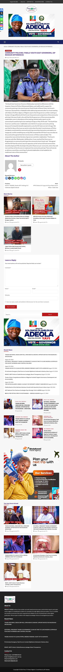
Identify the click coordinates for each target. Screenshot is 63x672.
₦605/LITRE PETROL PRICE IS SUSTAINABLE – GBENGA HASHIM (22, 393)
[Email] (18, 178)
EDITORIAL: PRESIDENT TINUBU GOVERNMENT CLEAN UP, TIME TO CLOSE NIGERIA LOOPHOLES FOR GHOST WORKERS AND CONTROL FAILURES (31, 362)
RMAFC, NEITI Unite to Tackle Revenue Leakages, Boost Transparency (23, 374)
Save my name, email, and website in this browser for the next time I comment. (28, 302)
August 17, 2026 (14, 250)
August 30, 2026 (14, 531)
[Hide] (0, 31)
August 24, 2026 (42, 222)
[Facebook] (6, 178)
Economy (17, 401)
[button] (5, 42)
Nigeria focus (25, 210)
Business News (17, 429)
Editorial (45, 399)
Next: (45, 185)
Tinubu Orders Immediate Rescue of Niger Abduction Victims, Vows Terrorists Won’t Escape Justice (17, 218)
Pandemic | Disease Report (48, 417)
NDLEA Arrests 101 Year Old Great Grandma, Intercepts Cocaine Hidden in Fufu (44, 218)
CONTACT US (49, 1)
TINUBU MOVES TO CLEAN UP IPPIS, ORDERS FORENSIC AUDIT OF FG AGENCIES (26, 368)
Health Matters (46, 416)
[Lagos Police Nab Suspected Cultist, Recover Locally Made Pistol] (17, 235)
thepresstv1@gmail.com (11, 660)
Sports (52, 428)
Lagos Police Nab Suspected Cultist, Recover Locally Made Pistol (15, 247)
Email (34, 288)
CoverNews (39, 669)
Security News (16, 212)
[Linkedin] (12, 178)
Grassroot (15, 210)
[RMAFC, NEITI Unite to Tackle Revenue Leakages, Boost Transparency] (9, 433)
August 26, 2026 (14, 222)
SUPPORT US (30, 1)
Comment (8, 267)
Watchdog (43, 212)
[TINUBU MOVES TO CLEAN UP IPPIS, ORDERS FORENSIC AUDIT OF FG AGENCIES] (9, 420)
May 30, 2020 (14, 57)
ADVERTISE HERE (39, 1)
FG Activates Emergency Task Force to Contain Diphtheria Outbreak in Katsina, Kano (27, 371)
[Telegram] (24, 178)
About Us (23, 1)
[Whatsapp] (15, 178)
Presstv (7, 57)
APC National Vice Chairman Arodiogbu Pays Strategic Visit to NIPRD (23, 390)
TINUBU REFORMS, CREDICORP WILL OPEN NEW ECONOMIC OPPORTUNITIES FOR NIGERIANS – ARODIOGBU (31, 355)
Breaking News (17, 416)
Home (5, 46)
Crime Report (8, 50)
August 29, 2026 (42, 531)
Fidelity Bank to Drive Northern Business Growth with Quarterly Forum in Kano (26, 387)
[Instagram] (21, 178)
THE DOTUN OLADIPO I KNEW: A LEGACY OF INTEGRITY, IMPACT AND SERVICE (26, 384)
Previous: (16, 185)
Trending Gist (23, 242)
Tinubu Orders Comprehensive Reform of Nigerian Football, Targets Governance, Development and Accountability (31, 378)
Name (7, 288)
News (20, 210)
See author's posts (25, 165)
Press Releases (8, 212)
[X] (9, 178)
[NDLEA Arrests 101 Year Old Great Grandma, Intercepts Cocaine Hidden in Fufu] (45, 206)
